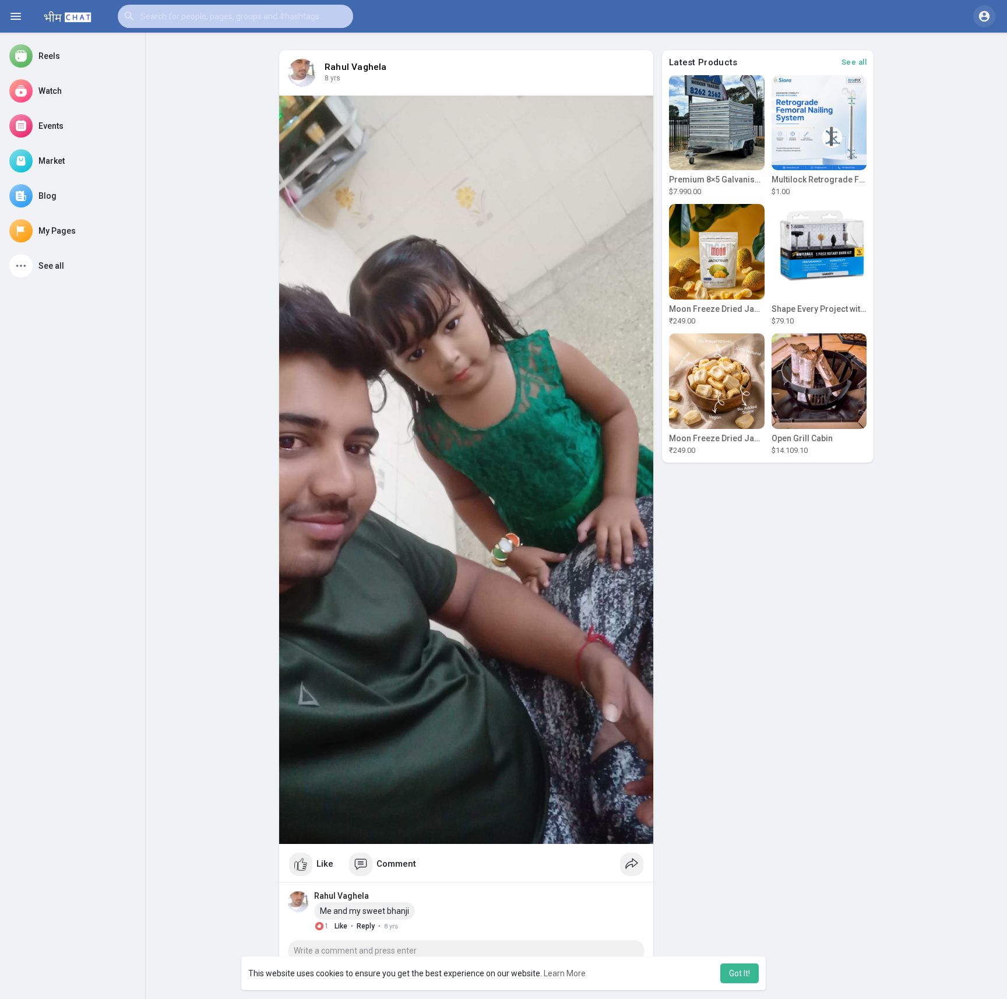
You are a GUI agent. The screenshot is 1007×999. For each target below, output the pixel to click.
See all (854, 62)
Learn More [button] (565, 973)
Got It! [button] (739, 973)
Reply (366, 926)
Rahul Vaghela (356, 67)
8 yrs (332, 78)
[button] (235, 16)
